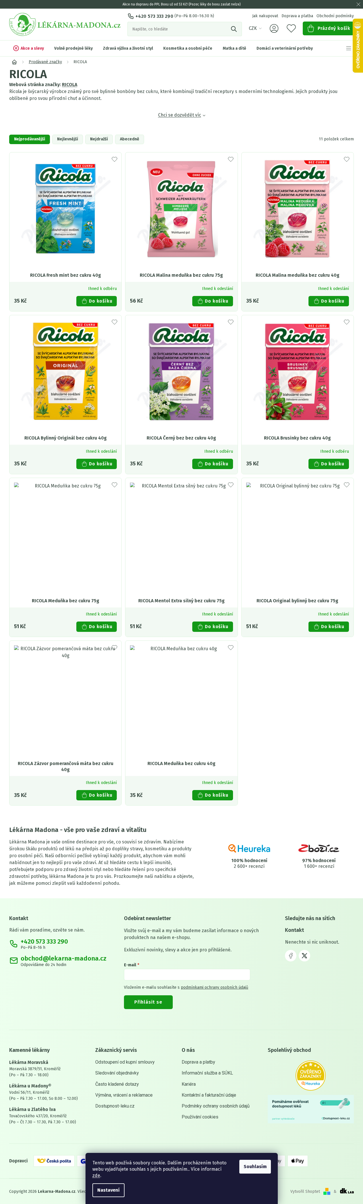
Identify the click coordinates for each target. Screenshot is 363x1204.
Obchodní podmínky (335, 15)
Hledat (234, 29)
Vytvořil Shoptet (305, 1191)
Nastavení (108, 1190)
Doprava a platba (297, 15)
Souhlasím (255, 1166)
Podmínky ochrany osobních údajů (216, 1106)
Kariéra (189, 1084)
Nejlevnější (67, 139)
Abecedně (129, 139)
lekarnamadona (304, 955)
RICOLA (69, 84)
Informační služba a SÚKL (207, 1073)
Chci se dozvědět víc (179, 115)
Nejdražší (99, 139)
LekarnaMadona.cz (290, 955)
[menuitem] (28, 48)
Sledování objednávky (117, 1073)
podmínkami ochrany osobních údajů (214, 987)
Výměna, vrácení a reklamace (124, 1095)
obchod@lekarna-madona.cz (63, 958)
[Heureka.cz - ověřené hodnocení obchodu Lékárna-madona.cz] (311, 1075)
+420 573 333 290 (154, 16)
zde (96, 1175)
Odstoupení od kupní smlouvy (125, 1062)
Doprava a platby (198, 1062)
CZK (253, 28)
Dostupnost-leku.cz (115, 1106)
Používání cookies (200, 1117)
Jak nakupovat (265, 15)
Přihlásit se (148, 1002)
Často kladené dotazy (117, 1084)
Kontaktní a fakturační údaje (209, 1095)
